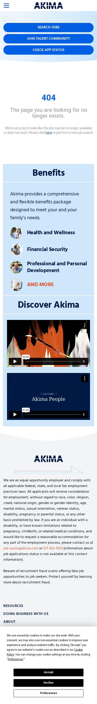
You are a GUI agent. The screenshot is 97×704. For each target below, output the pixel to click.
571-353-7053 (52, 548)
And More (40, 284)
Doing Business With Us (25, 614)
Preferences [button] (15, 659)
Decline (48, 682)
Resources (13, 606)
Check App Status (48, 50)
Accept (48, 672)
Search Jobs (48, 27)
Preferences (48, 693)
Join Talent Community (48, 39)
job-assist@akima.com (20, 548)
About (9, 622)
